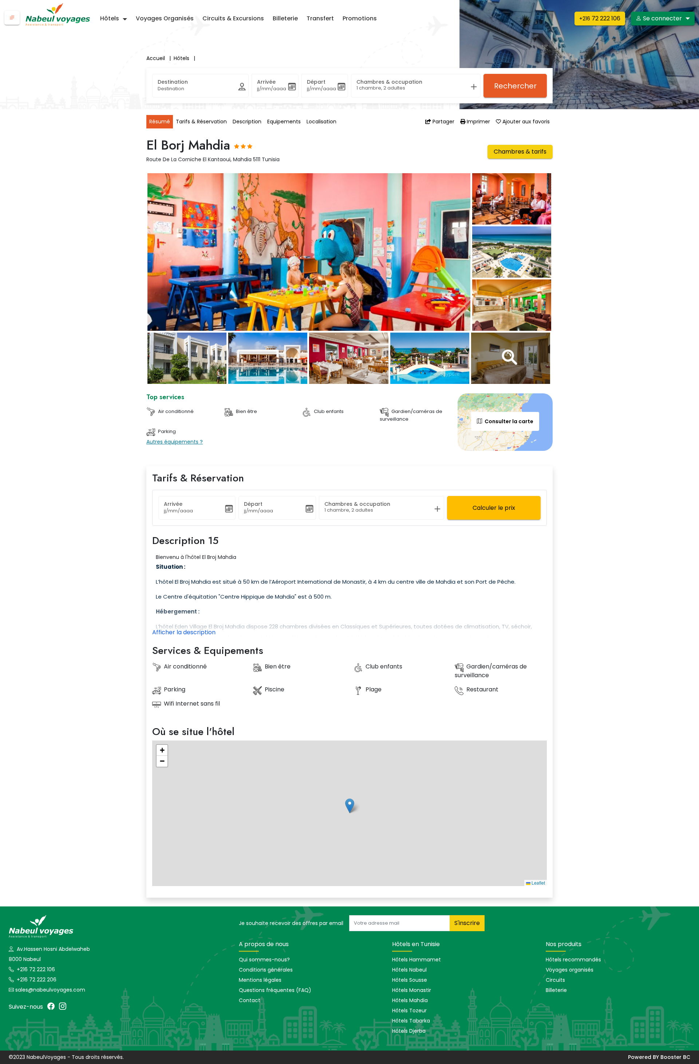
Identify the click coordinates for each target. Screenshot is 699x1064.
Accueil (158, 58)
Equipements (284, 121)
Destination (173, 82)
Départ (316, 82)
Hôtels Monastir (411, 990)
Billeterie (285, 18)
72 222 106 (599, 18)
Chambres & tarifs (520, 151)
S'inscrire (467, 923)
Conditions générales (266, 969)
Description (247, 121)
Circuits (555, 980)
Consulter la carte (508, 421)
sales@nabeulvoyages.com (50, 989)
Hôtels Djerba (409, 1031)
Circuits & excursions (233, 18)
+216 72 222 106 (35, 969)
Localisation (321, 121)
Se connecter (662, 18)
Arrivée (266, 82)
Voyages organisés (165, 18)
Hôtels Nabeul (409, 969)
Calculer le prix (494, 508)
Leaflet (537, 883)
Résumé (159, 121)
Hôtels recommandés (573, 959)
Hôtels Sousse (409, 980)
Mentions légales (260, 980)
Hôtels (109, 18)
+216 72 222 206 (35, 979)
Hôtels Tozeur (409, 1010)
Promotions (360, 18)
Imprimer (477, 121)
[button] (12, 18)
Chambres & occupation (389, 82)
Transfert (320, 18)
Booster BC (675, 1057)
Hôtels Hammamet (416, 959)
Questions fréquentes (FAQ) (275, 990)
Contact (249, 1000)
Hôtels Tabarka (411, 1020)
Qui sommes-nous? (264, 959)
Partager (442, 121)
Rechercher (515, 86)
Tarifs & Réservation (201, 121)
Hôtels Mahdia (410, 1000)
